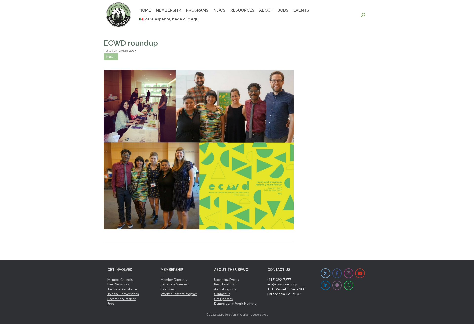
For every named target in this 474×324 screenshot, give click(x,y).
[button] (363, 15)
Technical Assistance (122, 289)
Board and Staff (225, 284)
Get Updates (223, 299)
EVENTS (301, 10)
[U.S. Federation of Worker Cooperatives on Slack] (337, 285)
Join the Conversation (123, 294)
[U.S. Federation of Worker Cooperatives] (118, 14)
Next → (111, 56)
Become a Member (174, 284)
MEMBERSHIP (168, 10)
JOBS (283, 10)
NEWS (219, 10)
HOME (145, 10)
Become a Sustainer (121, 299)
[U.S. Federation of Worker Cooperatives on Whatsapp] (349, 285)
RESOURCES (242, 10)
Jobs (110, 303)
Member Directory (174, 280)
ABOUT (266, 10)
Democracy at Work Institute (235, 303)
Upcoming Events (226, 280)
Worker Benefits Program (179, 294)
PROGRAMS (197, 10)
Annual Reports (225, 289)
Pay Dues (167, 289)
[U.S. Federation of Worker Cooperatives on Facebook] (337, 273)
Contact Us (222, 294)
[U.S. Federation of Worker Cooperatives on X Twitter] (325, 273)
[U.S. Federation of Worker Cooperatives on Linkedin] (325, 285)
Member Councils (120, 280)
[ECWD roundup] (199, 227)
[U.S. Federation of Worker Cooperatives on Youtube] (360, 273)
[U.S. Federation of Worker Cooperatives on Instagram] (349, 273)
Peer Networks (118, 284)
